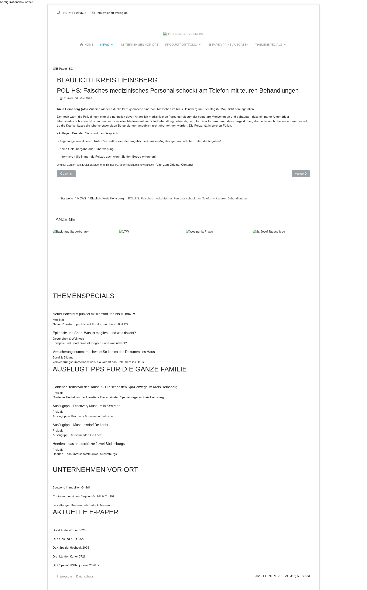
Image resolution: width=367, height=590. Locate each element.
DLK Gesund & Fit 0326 (69, 539)
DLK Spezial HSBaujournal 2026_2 (76, 565)
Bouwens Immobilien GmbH (71, 487)
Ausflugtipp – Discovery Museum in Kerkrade (83, 416)
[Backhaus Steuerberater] (83, 260)
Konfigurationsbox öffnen (17, 2)
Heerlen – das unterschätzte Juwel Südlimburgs (85, 454)
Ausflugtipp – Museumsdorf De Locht (77, 435)
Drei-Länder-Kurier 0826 (69, 530)
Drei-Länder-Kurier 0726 (69, 556)
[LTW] (150, 260)
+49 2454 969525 (74, 12)
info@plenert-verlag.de (112, 12)
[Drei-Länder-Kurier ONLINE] (183, 34)
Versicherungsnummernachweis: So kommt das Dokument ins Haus (98, 362)
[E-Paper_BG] (63, 68)
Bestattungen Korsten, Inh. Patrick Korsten (81, 505)
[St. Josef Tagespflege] (283, 260)
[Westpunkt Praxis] (217, 260)
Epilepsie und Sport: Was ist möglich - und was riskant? (90, 343)
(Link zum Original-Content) (174, 164)
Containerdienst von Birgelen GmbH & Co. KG (83, 496)
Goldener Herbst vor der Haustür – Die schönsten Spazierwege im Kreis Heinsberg (108, 397)
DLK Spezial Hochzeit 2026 (71, 547)
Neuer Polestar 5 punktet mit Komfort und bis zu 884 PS (90, 324)
